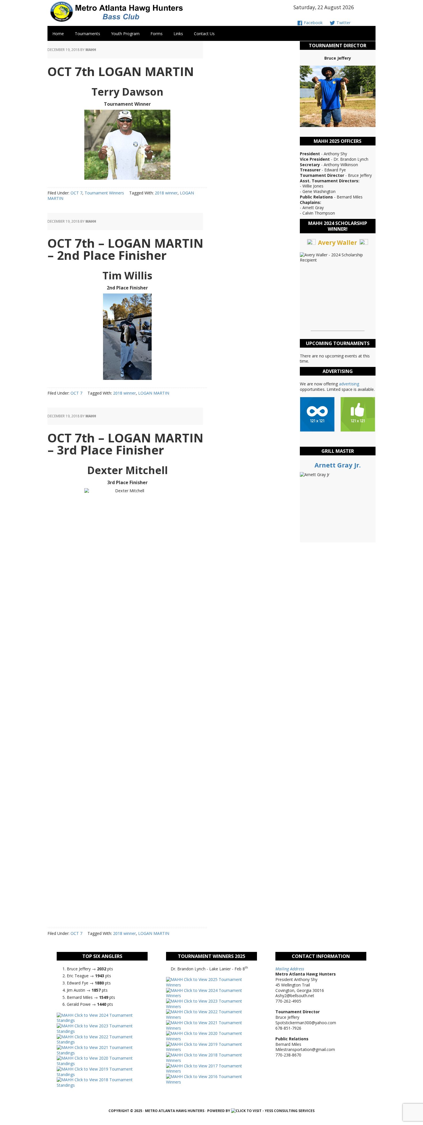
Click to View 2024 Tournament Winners (204, 993)
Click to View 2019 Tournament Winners (204, 1046)
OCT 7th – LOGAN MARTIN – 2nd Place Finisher (125, 249)
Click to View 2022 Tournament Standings (95, 1039)
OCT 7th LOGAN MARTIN (120, 71)
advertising (349, 384)
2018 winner (166, 193)
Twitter (342, 22)
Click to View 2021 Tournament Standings (95, 1050)
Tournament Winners (104, 193)
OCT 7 (76, 193)
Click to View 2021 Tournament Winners (204, 1025)
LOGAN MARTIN (153, 393)
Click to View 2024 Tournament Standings (95, 1017)
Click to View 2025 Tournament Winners (204, 982)
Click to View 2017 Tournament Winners (204, 1068)
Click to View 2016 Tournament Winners (204, 1079)
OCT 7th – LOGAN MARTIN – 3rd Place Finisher (125, 443)
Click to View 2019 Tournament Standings (95, 1071)
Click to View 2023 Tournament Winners (204, 1003)
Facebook (313, 22)
